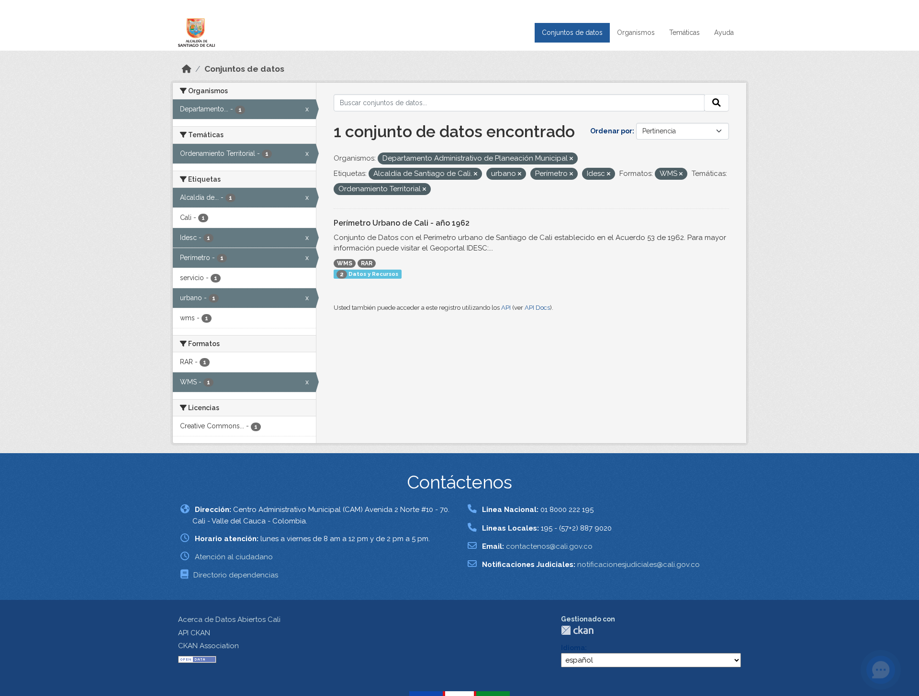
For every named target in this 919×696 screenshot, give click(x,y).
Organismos (636, 32)
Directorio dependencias (235, 575)
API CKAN (194, 633)
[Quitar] (571, 159)
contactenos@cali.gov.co (549, 546)
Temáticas (684, 32)
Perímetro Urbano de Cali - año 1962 (402, 223)
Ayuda (724, 32)
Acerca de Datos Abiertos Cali (229, 619)
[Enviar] (716, 102)
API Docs (537, 307)
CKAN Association (208, 646)
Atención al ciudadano (234, 557)
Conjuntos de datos (572, 32)
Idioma (573, 648)
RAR (366, 263)
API (506, 307)
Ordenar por (611, 131)
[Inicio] (186, 69)
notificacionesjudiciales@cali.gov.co (638, 564)
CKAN (577, 630)
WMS (344, 263)
